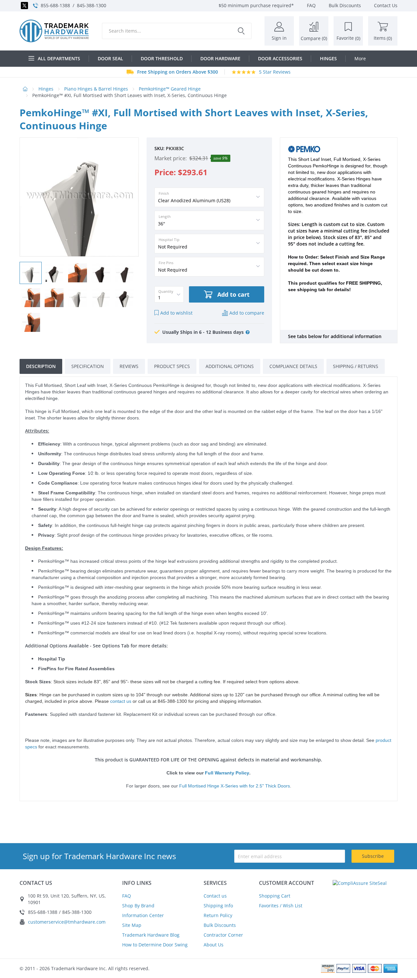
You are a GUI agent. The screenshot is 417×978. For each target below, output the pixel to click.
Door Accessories (280, 58)
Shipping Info (218, 905)
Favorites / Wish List (280, 905)
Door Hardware (220, 58)
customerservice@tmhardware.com (67, 922)
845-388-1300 (91, 5)
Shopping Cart (274, 896)
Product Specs (172, 366)
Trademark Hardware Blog (151, 935)
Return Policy (218, 915)
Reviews (129, 366)
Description (41, 366)
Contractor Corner (223, 935)
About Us (213, 945)
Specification (87, 366)
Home (25, 89)
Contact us (215, 896)
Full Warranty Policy (227, 772)
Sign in (279, 38)
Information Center (143, 915)
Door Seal (110, 58)
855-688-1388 (55, 5)
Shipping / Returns (355, 366)
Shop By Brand (138, 905)
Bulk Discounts (220, 925)
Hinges (328, 58)
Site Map (131, 925)
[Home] (54, 31)
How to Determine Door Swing (155, 945)
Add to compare (246, 313)
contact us (120, 701)
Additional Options (230, 366)
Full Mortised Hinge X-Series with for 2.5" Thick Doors (234, 785)
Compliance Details (293, 366)
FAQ (126, 896)
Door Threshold (162, 58)
